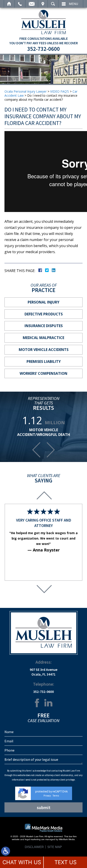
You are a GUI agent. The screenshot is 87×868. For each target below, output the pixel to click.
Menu (73, 4)
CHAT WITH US (21, 862)
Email (31, 4)
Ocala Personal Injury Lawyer (25, 91)
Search (53, 4)
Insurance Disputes (44, 325)
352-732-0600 (43, 48)
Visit (43, 4)
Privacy (47, 795)
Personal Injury (43, 302)
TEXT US (65, 862)
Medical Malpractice (43, 337)
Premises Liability (44, 361)
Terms (56, 795)
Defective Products (44, 314)
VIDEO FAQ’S (59, 91)
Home (9, 4)
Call (20, 4)
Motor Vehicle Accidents (43, 349)
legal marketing (33, 839)
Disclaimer (34, 847)
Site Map (54, 847)
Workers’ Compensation (43, 373)
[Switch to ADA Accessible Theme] (5, 851)
